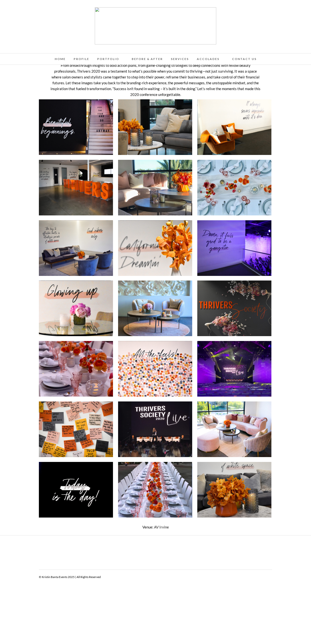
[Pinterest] (28, 10)
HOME (60, 59)
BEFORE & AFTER (147, 59)
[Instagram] (35, 10)
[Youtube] (15, 10)
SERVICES (180, 59)
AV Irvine (161, 527)
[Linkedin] (22, 10)
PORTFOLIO (108, 59)
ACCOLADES (208, 59)
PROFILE (81, 59)
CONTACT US (244, 59)
